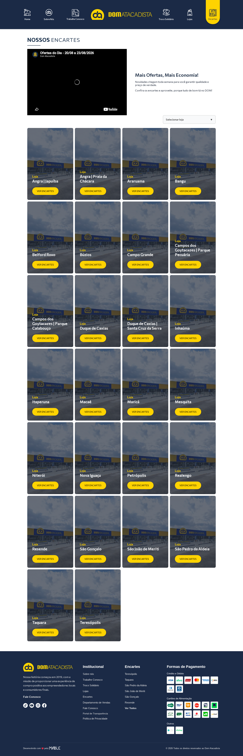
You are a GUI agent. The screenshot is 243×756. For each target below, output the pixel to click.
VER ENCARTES (45, 191)
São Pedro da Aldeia (136, 685)
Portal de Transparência (95, 713)
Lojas (86, 691)
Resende (130, 702)
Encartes (88, 696)
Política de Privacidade (95, 718)
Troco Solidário (91, 685)
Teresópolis (131, 674)
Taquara (129, 679)
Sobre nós (88, 674)
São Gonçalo (132, 696)
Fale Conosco (32, 696)
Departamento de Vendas (96, 702)
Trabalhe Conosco (92, 679)
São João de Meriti (135, 691)
